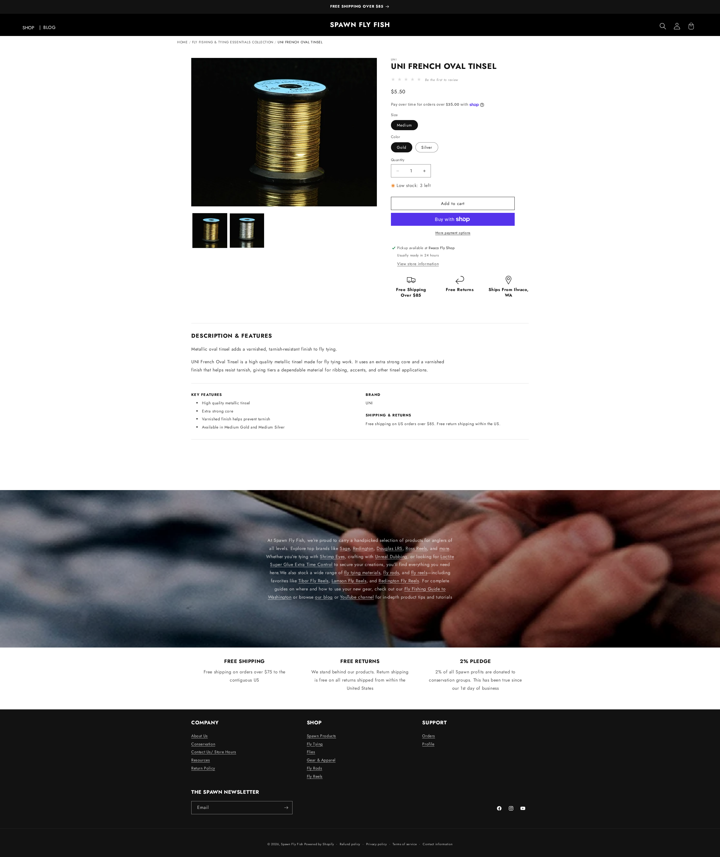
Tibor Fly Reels (313, 581)
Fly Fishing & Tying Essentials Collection (233, 42)
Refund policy (350, 844)
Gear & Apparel (321, 760)
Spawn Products (321, 736)
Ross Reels (416, 548)
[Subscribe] (286, 807)
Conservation (203, 744)
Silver (426, 147)
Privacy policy (376, 844)
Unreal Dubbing (391, 556)
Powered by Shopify (319, 844)
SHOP (28, 27)
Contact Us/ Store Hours (213, 752)
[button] (663, 26)
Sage (345, 548)
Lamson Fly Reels (349, 581)
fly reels (419, 572)
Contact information (438, 844)
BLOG (49, 27)
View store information (418, 264)
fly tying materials (362, 572)
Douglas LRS (389, 548)
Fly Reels (315, 776)
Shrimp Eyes (332, 556)
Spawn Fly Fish (292, 844)
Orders (428, 736)
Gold (401, 147)
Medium (404, 125)
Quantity (397, 160)
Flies (311, 752)
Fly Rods (314, 768)
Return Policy (203, 768)
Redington (363, 548)
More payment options (453, 232)
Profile (428, 744)
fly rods (391, 572)
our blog (324, 597)
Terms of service (405, 844)
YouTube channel (357, 597)
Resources (200, 760)
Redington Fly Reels (399, 581)
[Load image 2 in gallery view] (247, 230)
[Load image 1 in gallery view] (210, 230)
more (444, 548)
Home (182, 42)
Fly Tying (315, 744)
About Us (199, 736)
